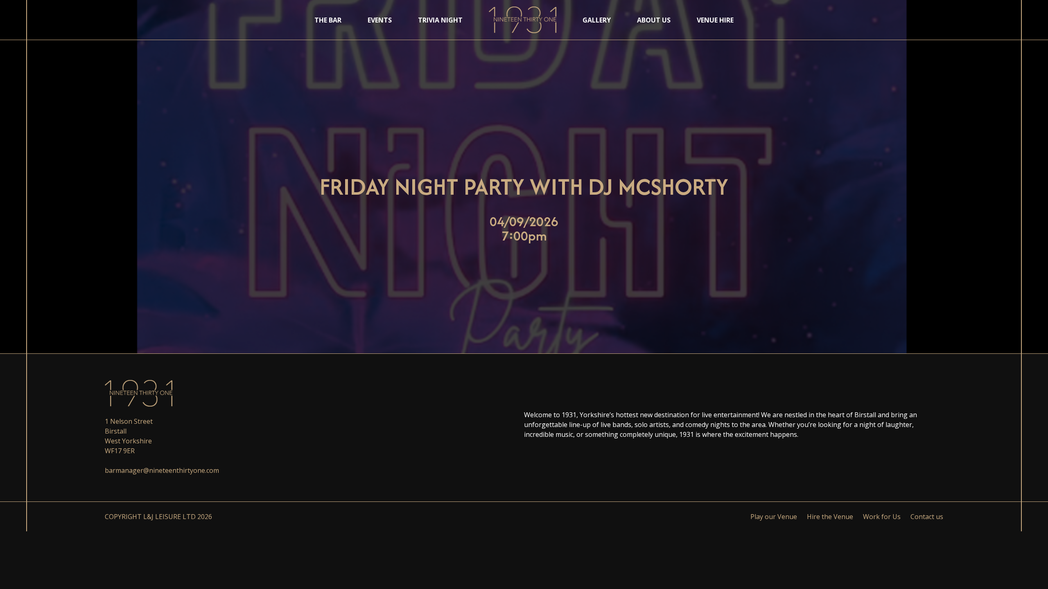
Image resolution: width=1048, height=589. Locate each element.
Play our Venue (773, 516)
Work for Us (882, 516)
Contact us (926, 516)
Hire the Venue (830, 516)
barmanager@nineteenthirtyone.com (162, 470)
